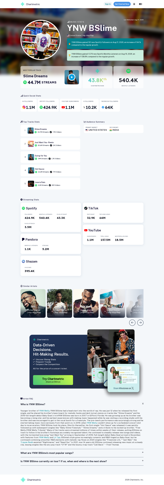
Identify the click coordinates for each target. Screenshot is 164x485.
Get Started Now (122, 4)
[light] (134, 4)
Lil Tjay (57, 437)
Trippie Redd (26, 442)
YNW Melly (44, 410)
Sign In (108, 4)
